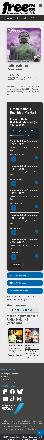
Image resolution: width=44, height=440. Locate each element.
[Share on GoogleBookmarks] (23, 310)
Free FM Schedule (19, 283)
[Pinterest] (12, 310)
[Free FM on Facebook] (12, 391)
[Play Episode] (13, 159)
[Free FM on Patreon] (5, 391)
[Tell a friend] (37, 310)
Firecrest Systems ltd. (17, 437)
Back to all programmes (20, 275)
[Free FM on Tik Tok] (12, 399)
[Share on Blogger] (21, 310)
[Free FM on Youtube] (5, 399)
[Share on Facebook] (15, 310)
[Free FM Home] (19, 8)
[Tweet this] (18, 310)
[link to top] (40, 433)
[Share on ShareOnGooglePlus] (26, 310)
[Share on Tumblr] (34, 310)
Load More (16, 265)
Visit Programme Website (25, 297)
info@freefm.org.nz (20, 300)
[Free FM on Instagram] (19, 399)
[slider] (17, 135)
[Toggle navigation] (40, 5)
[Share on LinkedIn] (29, 310)
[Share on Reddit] (31, 310)
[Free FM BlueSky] (20, 391)
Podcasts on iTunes (20, 291)
